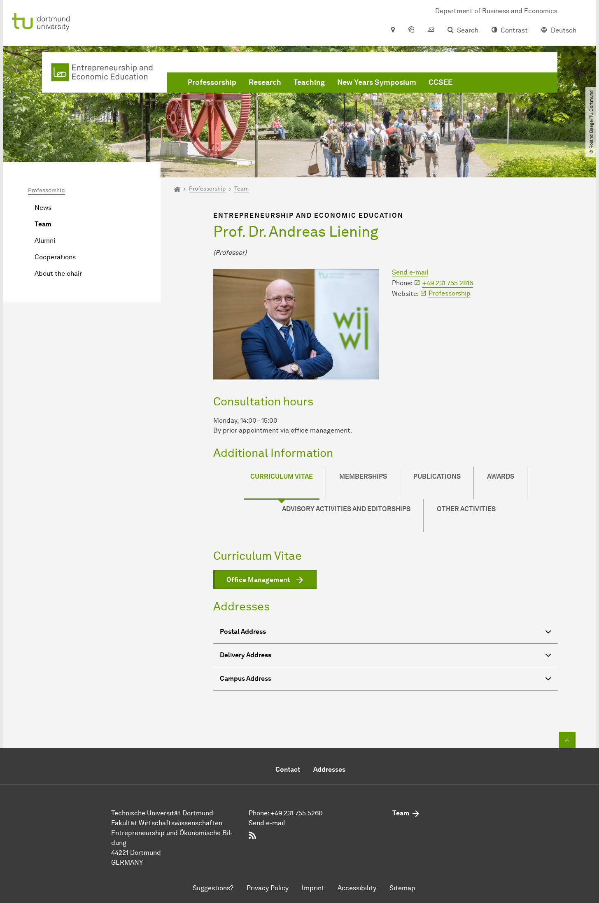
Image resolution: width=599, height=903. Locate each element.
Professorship (212, 82)
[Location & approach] (392, 30)
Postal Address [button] (243, 631)
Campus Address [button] (245, 678)
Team (43, 224)
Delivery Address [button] (245, 655)
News (43, 208)
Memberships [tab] (363, 476)
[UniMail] (431, 30)
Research (265, 82)
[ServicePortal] (411, 30)
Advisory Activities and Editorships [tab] (346, 509)
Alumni (45, 240)
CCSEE (440, 82)
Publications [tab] (437, 476)
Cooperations (55, 257)
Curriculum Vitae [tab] (281, 476)
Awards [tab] (500, 476)
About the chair (58, 273)
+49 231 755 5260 (296, 813)
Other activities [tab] (466, 509)
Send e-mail (410, 272)
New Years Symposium (376, 82)
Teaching (309, 82)
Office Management (258, 580)
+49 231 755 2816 (447, 283)
